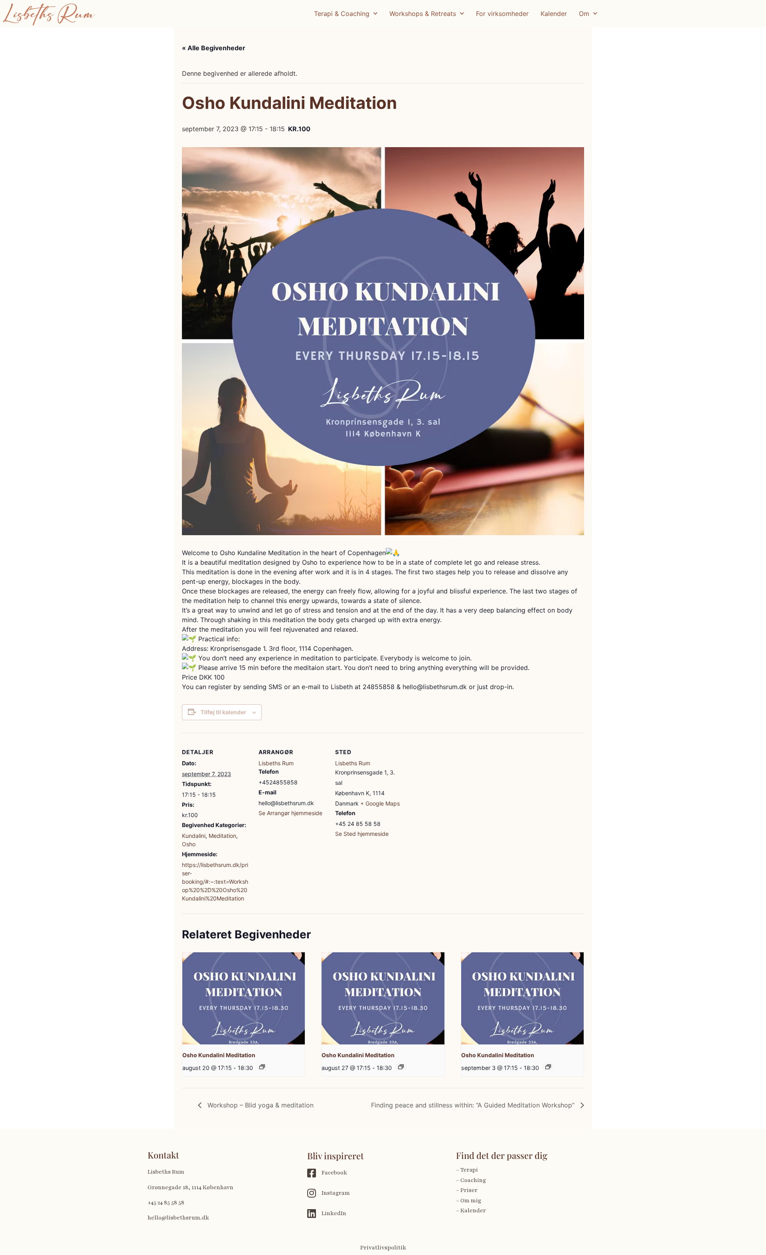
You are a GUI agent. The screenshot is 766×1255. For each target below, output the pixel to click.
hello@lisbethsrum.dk (178, 1218)
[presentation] (243, 998)
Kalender (554, 14)
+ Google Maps (380, 803)
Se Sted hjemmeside (362, 833)
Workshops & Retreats (422, 14)
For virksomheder (502, 14)
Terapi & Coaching (341, 14)
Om (584, 14)
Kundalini (193, 835)
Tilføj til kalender (223, 712)
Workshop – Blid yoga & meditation (259, 1105)
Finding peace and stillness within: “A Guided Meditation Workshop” (473, 1105)
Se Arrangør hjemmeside (290, 813)
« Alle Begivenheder (213, 48)
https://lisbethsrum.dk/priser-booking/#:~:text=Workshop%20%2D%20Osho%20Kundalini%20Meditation (215, 881)
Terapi (469, 1170)
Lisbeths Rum (276, 763)
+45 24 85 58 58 (166, 1202)
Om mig (470, 1200)
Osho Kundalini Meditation (218, 1055)
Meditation (222, 835)
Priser (469, 1190)
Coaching (473, 1180)
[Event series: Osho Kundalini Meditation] (262, 1066)
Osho (188, 844)
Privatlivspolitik (383, 1247)
